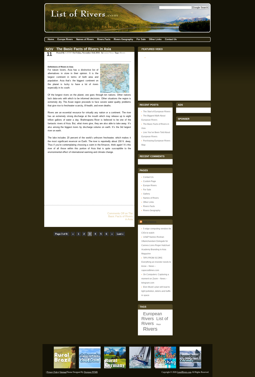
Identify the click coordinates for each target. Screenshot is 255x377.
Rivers (122, 53)
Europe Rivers (65, 39)
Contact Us (171, 39)
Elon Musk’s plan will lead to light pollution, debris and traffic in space (156, 291)
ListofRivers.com (184, 372)
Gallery (146, 194)
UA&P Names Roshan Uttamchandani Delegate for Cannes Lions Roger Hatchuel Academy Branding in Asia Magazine (155, 245)
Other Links (155, 39)
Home (51, 39)
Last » (120, 234)
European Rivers (151, 316)
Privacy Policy (53, 372)
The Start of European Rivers (156, 111)
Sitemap (63, 372)
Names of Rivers (85, 39)
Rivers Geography (123, 39)
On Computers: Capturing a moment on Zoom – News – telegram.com (155, 278)
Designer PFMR (91, 372)
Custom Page (149, 181)
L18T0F (68, 53)
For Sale (141, 39)
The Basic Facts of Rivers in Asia (83, 49)
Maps (158, 324)
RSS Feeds (149, 222)
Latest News (109, 53)
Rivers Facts (103, 39)
